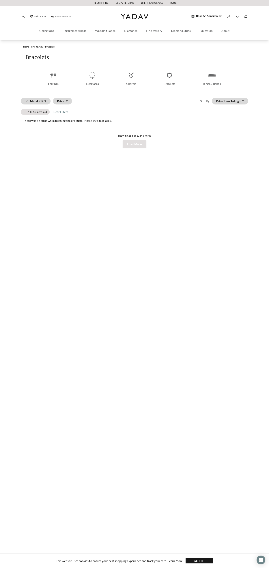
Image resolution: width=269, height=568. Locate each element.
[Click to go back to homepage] (134, 22)
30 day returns (125, 2)
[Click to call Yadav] (52, 16)
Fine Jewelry (154, 30)
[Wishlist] (237, 16)
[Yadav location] (31, 16)
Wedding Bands (105, 30)
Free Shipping (100, 2)
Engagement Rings (74, 30)
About (225, 30)
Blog (173, 2)
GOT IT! (199, 561)
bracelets (50, 46)
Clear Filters (60, 112)
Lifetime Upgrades (152, 2)
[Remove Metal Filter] (25, 112)
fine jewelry (37, 46)
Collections (46, 30)
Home (26, 46)
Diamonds (130, 30)
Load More (134, 144)
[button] (23, 16)
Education (206, 30)
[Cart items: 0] (245, 16)
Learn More (175, 561)
